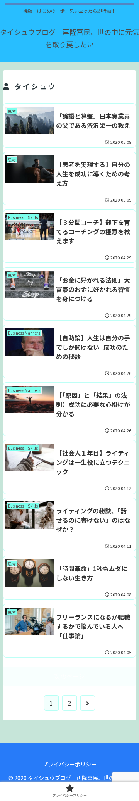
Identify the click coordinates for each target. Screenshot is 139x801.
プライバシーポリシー (69, 764)
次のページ (69, 676)
